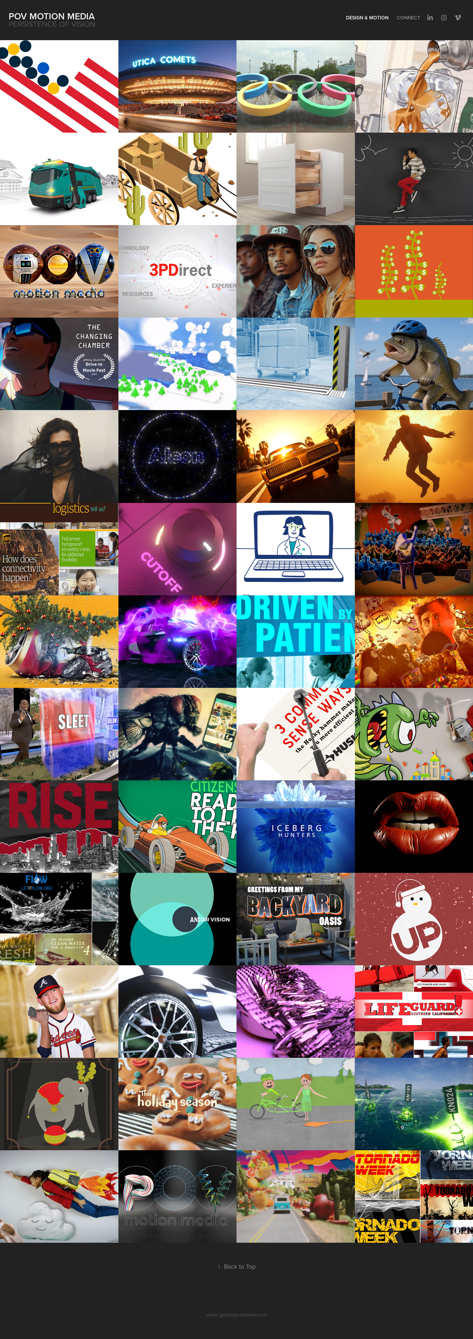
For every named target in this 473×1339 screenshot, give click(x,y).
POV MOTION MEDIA (52, 16)
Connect (408, 17)
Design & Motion (367, 17)
